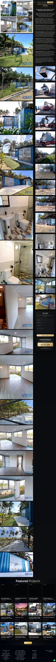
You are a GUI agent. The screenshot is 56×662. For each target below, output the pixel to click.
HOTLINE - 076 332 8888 (42, 2)
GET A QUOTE (50, 2)
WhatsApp (35, 654)
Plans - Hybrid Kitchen (20, 655)
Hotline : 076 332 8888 (20, 659)
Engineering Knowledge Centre (6, 655)
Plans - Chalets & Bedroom (20, 650)
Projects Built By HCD (5, 650)
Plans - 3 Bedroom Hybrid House (20, 654)
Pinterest (34, 655)
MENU (28, 2)
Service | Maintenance (5, 658)
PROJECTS (33, 2)
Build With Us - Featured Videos (20, 658)
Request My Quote (45, 335)
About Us (5, 659)
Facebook (35, 650)
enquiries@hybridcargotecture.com (45, 348)
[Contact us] (54, 660)
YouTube (35, 658)
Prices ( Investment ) (6, 654)
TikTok (35, 653)
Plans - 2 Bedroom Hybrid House (20, 653)
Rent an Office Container (6, 653)
